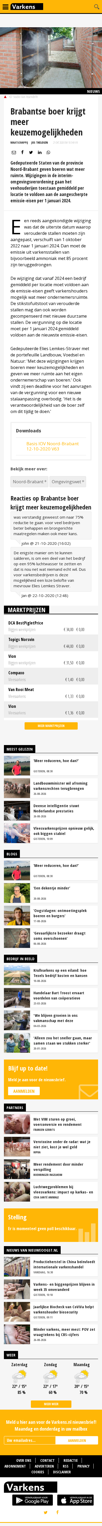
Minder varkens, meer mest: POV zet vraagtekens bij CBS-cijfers (64, 1332)
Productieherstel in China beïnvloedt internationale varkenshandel (64, 1264)
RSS (66, 1466)
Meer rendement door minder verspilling (58, 1166)
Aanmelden (24, 1091)
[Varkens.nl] (51, 1488)
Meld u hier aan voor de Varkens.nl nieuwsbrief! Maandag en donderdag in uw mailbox (51, 1425)
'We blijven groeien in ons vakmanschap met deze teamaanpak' (55, 1018)
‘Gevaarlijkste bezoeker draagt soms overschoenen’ (59, 935)
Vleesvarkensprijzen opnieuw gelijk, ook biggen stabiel (63, 831)
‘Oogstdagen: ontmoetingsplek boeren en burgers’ (60, 913)
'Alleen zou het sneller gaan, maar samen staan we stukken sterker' (62, 1040)
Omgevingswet (66, 482)
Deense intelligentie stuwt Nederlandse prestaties (56, 808)
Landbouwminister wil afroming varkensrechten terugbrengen (60, 785)
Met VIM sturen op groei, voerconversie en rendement (57, 1121)
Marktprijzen (27, 609)
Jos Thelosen (39, 142)
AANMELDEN (77, 1440)
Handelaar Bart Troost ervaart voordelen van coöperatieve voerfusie (58, 995)
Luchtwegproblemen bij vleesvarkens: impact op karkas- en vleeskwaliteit (63, 1189)
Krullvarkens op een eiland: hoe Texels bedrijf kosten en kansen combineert (60, 973)
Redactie (71, 1460)
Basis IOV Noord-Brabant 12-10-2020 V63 (52, 446)
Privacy (83, 1466)
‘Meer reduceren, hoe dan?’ (56, 760)
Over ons (23, 1460)
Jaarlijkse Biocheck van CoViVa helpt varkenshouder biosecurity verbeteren (63, 1309)
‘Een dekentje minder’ (51, 887)
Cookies (37, 1471)
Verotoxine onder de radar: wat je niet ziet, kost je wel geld (61, 1144)
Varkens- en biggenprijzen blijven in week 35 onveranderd (64, 1286)
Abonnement (15, 1466)
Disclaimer (62, 1471)
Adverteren (44, 1466)
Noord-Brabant (28, 482)
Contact (47, 1460)
